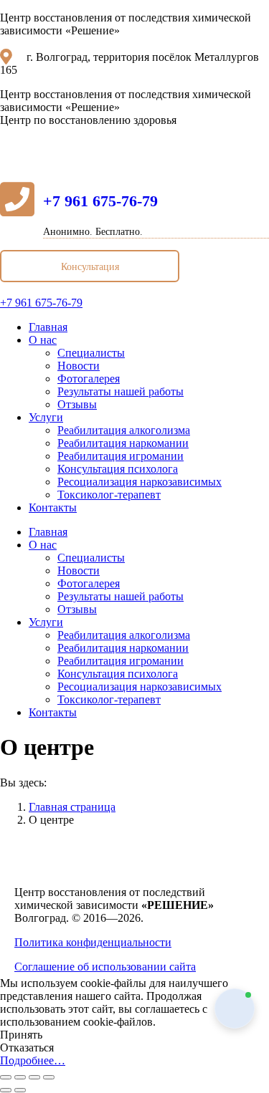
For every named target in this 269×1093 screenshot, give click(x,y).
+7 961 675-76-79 (100, 201)
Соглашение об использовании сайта (105, 966)
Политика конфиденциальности (92, 942)
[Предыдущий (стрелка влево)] (5, 1090)
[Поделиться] (20, 1077)
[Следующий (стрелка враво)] (20, 1090)
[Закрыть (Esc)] (5, 1077)
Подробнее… (32, 1060)
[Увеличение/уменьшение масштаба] (49, 1077)
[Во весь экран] (34, 1077)
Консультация (90, 266)
